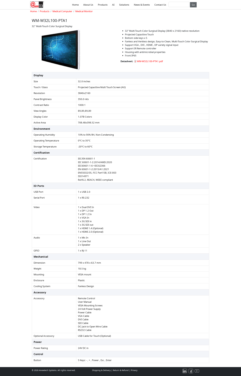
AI (113, 4)
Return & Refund (121, 370)
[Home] (37, 4)
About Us (88, 4)
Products (103, 4)
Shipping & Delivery (101, 370)
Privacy (134, 370)
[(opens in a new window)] (185, 370)
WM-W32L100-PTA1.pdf (150, 61)
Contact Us (160, 4)
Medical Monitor (84, 11)
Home (75, 4)
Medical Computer (62, 11)
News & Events (142, 4)
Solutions (124, 4)
